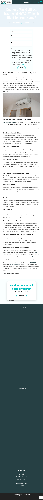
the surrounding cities (31, 256)
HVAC (20, 273)
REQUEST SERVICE (16, 22)
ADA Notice (21, 498)
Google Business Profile (21, 479)
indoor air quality (20, 214)
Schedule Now (34, 2)
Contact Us (21, 295)
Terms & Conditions (21, 496)
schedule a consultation (14, 264)
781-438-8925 (25, 2)
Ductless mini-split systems (9, 122)
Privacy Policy (23, 64)
